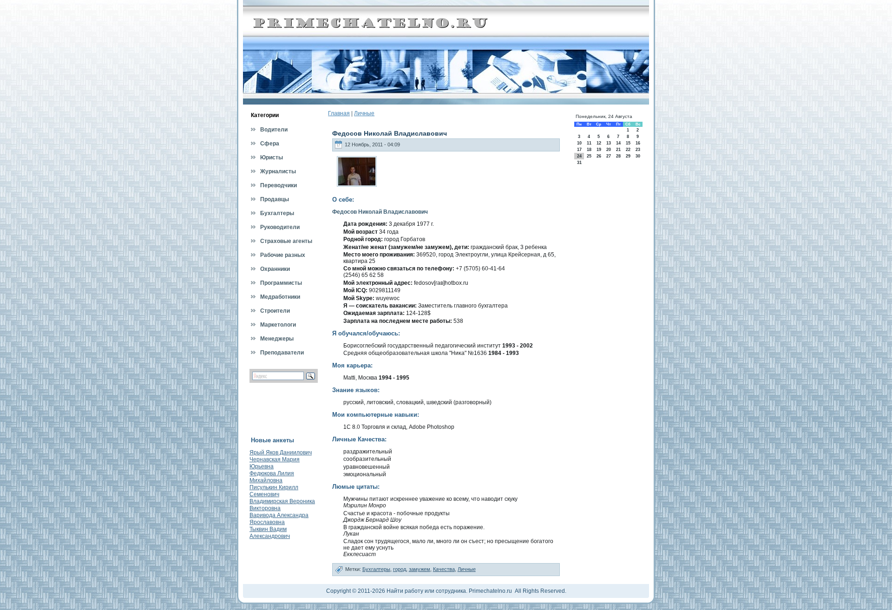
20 (608, 149)
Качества (444, 569)
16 (638, 143)
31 (579, 162)
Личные (364, 113)
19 (599, 149)
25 (589, 156)
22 (628, 149)
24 (579, 156)
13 (608, 143)
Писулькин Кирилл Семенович (273, 491)
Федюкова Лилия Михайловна (271, 477)
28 (618, 156)
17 (579, 149)
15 (628, 143)
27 (608, 156)
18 (589, 149)
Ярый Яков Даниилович (280, 452)
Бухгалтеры (376, 569)
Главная (339, 113)
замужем (419, 569)
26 (599, 156)
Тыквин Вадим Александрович (269, 532)
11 (589, 143)
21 (618, 149)
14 (618, 143)
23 (638, 149)
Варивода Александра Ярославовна (278, 518)
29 (628, 156)
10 (579, 143)
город (399, 569)
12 (599, 143)
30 (638, 156)
